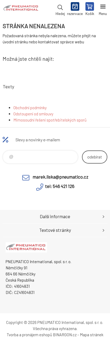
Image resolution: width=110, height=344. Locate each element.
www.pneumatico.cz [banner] (21, 9)
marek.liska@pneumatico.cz (60, 176)
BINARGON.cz (65, 334)
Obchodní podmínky (30, 107)
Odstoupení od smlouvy (33, 113)
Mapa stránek (91, 334)
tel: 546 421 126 (59, 186)
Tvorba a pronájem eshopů (29, 334)
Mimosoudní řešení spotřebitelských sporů (50, 120)
